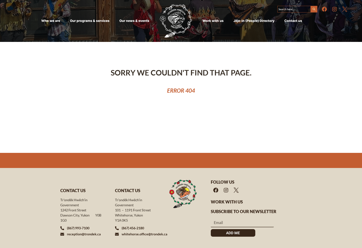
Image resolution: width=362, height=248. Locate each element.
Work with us (227, 201)
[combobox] (294, 9)
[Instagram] (334, 9)
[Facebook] (324, 9)
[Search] (314, 9)
